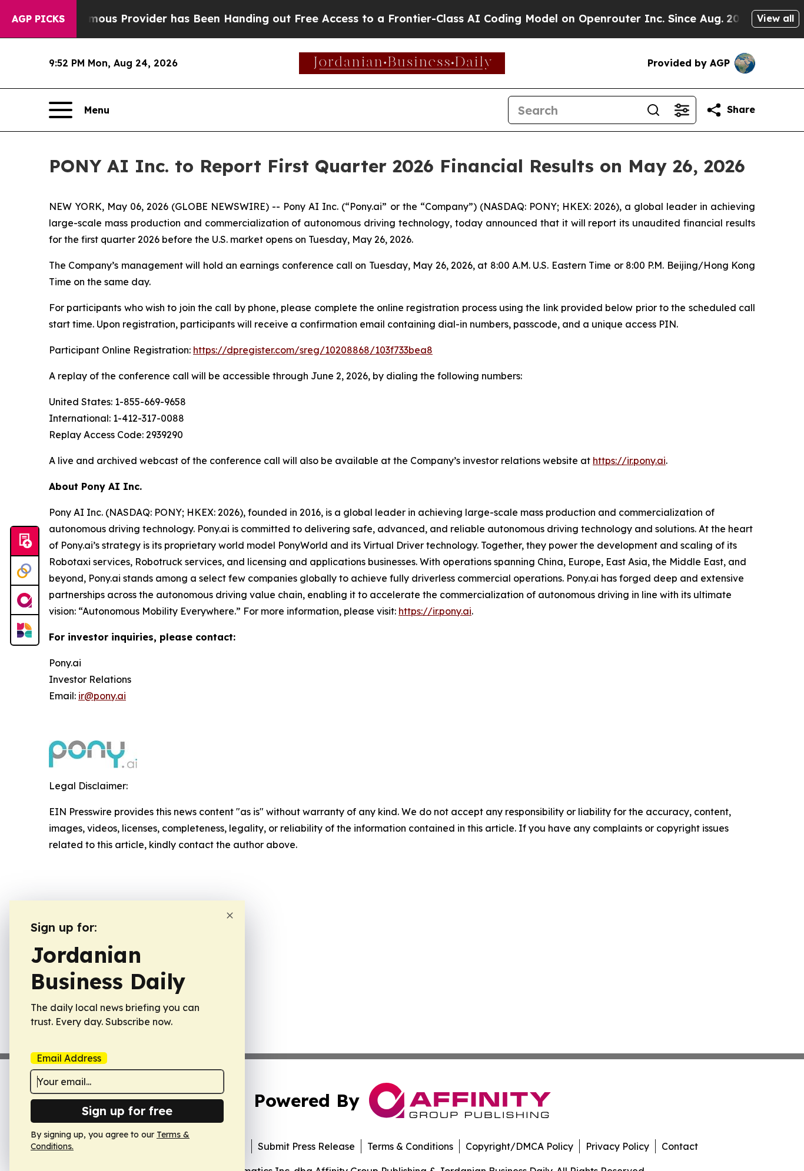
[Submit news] (24, 541)
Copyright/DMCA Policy (519, 1146)
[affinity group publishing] (24, 600)
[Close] (229, 915)
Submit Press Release (306, 1146)
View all (775, 18)
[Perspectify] (24, 571)
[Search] (653, 110)
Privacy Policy (617, 1146)
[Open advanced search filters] (681, 110)
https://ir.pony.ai (629, 460)
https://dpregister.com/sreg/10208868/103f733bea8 (313, 350)
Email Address (68, 1058)
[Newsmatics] (24, 630)
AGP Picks (38, 19)
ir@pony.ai (102, 696)
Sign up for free (127, 1110)
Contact (680, 1146)
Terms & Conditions (410, 1146)
